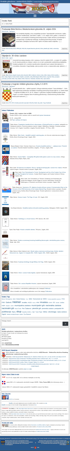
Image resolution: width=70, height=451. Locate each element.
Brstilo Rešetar (20, 299)
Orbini (41, 48)
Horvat (33, 302)
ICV (54, 302)
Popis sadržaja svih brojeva (19, 120)
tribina (45, 312)
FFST (10, 103)
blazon (10, 75)
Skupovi (13, 31)
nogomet (49, 77)
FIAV (3, 302)
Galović (38, 75)
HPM (37, 302)
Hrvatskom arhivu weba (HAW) (44, 426)
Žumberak (48, 103)
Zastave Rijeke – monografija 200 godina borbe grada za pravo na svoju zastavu (39, 156)
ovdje (46, 403)
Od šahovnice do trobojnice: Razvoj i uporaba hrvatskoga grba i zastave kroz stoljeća (39, 167)
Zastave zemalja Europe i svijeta (15, 314)
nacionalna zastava (53, 305)
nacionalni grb (8, 308)
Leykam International (44, 115)
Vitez (41, 78)
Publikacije (47, 288)
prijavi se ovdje (28, 369)
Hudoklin (56, 75)
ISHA (23, 48)
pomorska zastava (48, 308)
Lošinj (31, 77)
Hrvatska (44, 302)
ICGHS (50, 302)
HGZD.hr (11, 399)
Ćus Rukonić (27, 314)
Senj (39, 103)
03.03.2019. (6, 86)
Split (41, 103)
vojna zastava (46, 78)
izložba (62, 302)
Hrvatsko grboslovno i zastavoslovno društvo (16, 1)
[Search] (65, 324)
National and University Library (42, 429)
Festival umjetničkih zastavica (54, 299)
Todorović (27, 78)
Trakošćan (32, 78)
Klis (25, 48)
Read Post (64, 48)
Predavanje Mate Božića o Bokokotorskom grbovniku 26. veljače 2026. (29, 29)
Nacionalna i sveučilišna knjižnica (38, 424)
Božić (14, 48)
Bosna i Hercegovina (7, 299)
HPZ (13, 103)
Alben (7, 75)
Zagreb (4, 314)
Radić (51, 48)
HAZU (45, 75)
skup (3, 50)
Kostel (13, 77)
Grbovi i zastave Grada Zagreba (26, 272)
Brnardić (26, 75)
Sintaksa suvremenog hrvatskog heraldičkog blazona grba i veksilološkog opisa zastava (41, 240)
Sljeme (19, 78)
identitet (57, 302)
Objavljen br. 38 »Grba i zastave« (14, 56)
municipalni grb (38, 305)
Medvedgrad (36, 77)
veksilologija (52, 312)
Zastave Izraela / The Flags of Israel (27, 197)
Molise (41, 77)
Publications (48, 291)
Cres (27, 299)
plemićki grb (46, 48)
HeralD (10, 403)
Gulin (42, 75)
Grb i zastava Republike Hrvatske (27, 283)
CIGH (67, 444)
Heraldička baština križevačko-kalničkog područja (36, 208)
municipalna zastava (22, 305)
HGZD (52, 75)
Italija (6, 77)
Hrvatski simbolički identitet (27, 229)
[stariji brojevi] (35, 366)
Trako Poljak (38, 312)
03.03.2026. (6, 31)
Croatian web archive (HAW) (42, 431)
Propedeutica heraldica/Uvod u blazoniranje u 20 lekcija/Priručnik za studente (38, 124)
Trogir (44, 103)
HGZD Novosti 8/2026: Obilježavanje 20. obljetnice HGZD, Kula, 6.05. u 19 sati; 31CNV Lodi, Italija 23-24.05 (39, 356)
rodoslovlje (56, 48)
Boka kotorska (9, 48)
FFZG (63, 299)
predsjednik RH (59, 308)
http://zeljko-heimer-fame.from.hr (26, 408)
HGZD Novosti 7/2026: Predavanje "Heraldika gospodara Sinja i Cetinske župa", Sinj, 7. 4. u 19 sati (33, 358)
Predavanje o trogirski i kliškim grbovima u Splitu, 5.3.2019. (25, 84)
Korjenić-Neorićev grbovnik (33, 48)
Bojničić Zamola (16, 75)
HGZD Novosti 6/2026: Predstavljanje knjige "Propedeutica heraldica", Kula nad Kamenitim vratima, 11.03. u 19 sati (37, 360)
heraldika (24, 302)
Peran (53, 77)
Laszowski (26, 77)
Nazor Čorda (18, 308)
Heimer (48, 75)
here (36, 404)
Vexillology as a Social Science (26, 218)
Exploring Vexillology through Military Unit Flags (30, 262)
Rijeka (14, 312)
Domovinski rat (37, 299)
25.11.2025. (6, 58)
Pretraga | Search (6, 320)
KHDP (3, 305)
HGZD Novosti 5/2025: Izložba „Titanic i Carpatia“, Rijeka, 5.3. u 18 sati (26, 362)
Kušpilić (22, 77)
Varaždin (38, 78)
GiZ (12, 58)
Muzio (44, 77)
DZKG (45, 299)
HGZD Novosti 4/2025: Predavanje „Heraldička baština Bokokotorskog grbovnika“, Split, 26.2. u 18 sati (34, 364)
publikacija (6, 312)
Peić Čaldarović (26, 308)
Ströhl (23, 78)
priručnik (9, 78)
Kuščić (17, 77)
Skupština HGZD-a (26, 312)
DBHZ (30, 75)
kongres (8, 305)
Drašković (34, 75)
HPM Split (18, 48)
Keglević (10, 77)
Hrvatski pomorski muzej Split (21, 103)
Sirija (16, 78)
